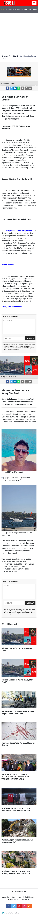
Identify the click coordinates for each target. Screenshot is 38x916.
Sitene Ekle (25, 899)
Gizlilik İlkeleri (29, 897)
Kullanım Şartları (13, 899)
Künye (13, 897)
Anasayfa (5, 897)
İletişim (20, 897)
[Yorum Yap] (30, 88)
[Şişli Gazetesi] (9, 3)
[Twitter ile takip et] (14, 906)
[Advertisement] (19, 33)
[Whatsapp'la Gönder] (18, 88)
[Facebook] (7, 88)
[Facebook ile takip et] (8, 906)
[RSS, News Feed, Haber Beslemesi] (29, 906)
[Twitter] (11, 88)
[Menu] (34, 3)
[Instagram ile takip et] (24, 906)
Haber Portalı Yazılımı (12, 913)
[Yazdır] (26, 88)
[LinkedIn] (15, 88)
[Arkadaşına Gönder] (22, 88)
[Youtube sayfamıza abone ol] (19, 906)
